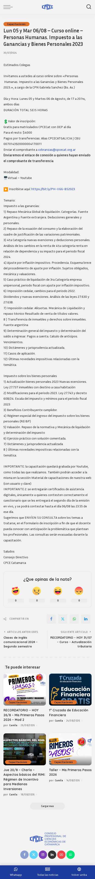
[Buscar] (89, 7)
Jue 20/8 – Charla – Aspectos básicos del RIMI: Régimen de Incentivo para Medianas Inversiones (24, 779)
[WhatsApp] (74, 619)
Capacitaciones (16, 24)
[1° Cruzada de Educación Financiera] (70, 690)
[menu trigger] (9, 7)
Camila (13, 725)
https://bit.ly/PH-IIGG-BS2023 (53, 189)
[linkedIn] (85, 619)
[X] (62, 619)
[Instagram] (43, 855)
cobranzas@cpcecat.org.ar (57, 149)
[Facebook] (51, 619)
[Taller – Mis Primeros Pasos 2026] (70, 749)
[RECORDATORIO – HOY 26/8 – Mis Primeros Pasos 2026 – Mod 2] (24, 690)
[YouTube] (61, 855)
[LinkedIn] (52, 855)
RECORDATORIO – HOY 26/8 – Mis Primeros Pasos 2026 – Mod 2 (23, 715)
